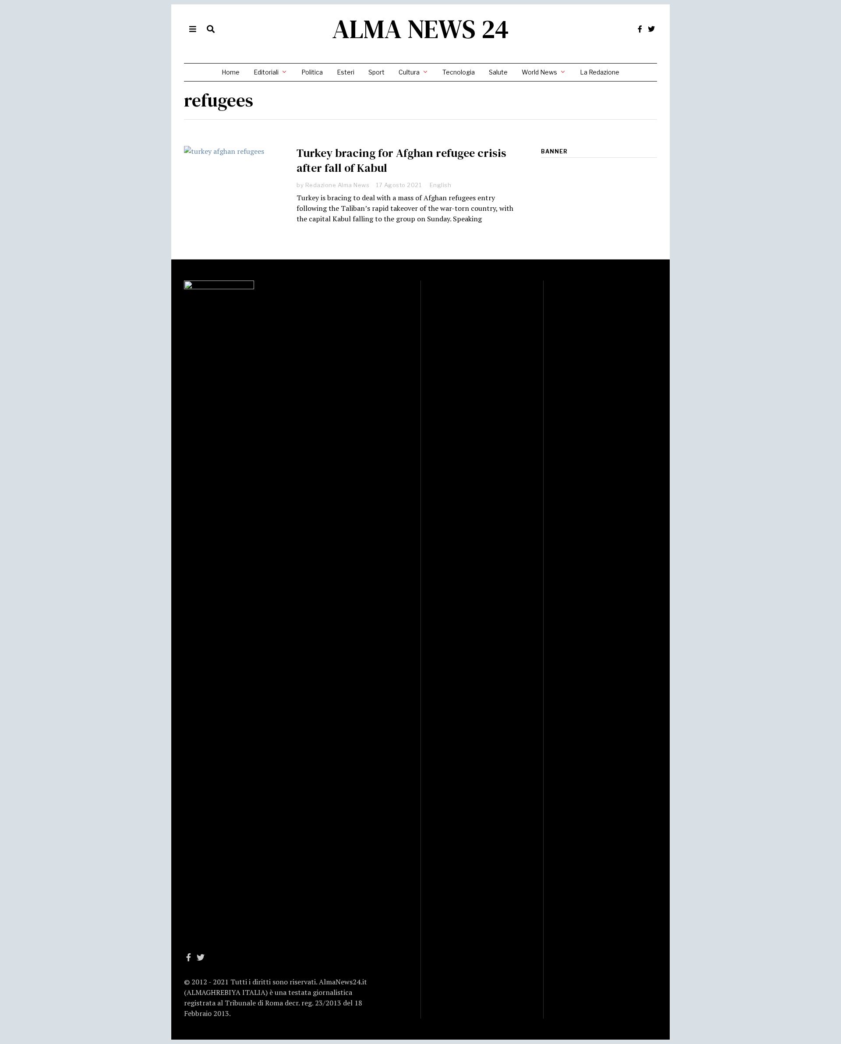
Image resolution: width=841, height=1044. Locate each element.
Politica (312, 72)
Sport (376, 72)
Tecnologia (458, 72)
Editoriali (266, 72)
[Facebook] (640, 29)
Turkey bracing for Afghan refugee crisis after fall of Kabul (401, 160)
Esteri (345, 72)
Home (231, 72)
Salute (498, 72)
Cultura (409, 72)
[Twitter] (651, 29)
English (441, 184)
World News (539, 72)
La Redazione (599, 72)
